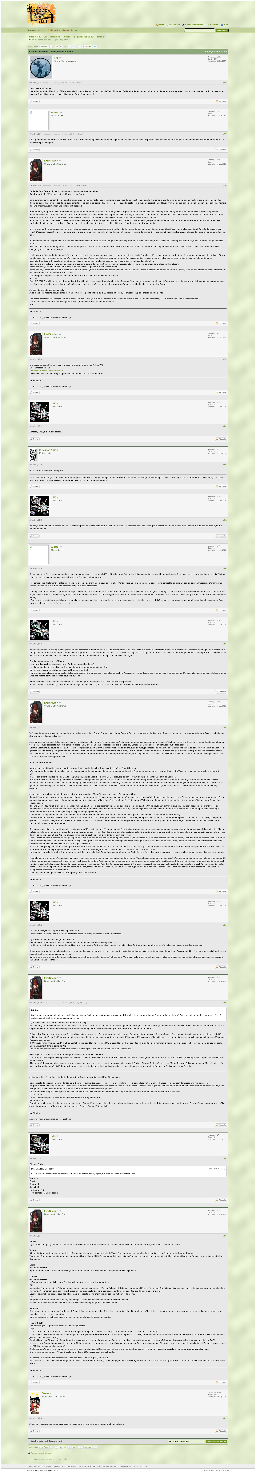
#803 (225, 568)
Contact (47, 1466)
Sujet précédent (39, 1441)
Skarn (45, 1393)
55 (69, 47)
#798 (225, 185)
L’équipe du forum (35, 1466)
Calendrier (213, 25)
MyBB (35, 1470)
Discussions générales (53, 37)
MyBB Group (53, 1470)
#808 (225, 1158)
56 (74, 47)
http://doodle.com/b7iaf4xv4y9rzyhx (46, 370)
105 (80, 47)
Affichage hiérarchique (215, 51)
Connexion (55, 30)
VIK (54, 403)
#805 (225, 727)
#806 (225, 925)
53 (61, 47)
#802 (225, 520)
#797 (225, 134)
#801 (225, 465)
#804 (225, 644)
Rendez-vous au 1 (35, 37)
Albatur (55, 112)
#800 (225, 426)
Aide (226, 25)
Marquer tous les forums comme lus (117, 1466)
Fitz (56, 58)
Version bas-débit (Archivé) (90, 1466)
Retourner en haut (69, 1466)
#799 (225, 359)
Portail (161, 25)
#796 (225, 83)
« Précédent (43, 47)
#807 (225, 1003)
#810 (225, 1418)
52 (57, 47)
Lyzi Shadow (51, 160)
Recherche (175, 25)
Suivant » (87, 47)
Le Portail (56, 1466)
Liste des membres (194, 25)
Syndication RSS (140, 1466)
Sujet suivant (55, 1441)
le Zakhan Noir (47, 450)
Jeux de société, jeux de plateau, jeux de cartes (83, 37)
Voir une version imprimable (41, 1453)
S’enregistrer (68, 30)
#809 (225, 1236)
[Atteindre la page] (95, 46)
